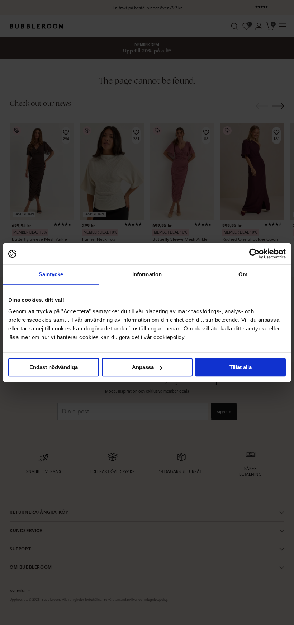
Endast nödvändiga (53, 367)
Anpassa (143, 367)
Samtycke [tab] (51, 274)
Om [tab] (242, 274)
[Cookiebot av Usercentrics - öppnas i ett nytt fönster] (254, 253)
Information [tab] (147, 274)
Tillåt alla (240, 367)
